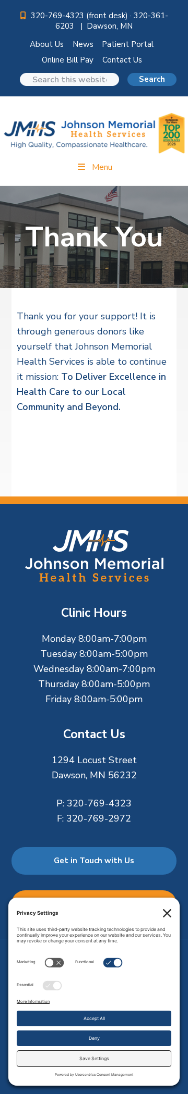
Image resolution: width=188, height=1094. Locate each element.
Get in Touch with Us (94, 860)
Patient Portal (128, 44)
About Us (47, 44)
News (83, 44)
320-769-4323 (99, 803)
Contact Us (122, 60)
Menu (102, 167)
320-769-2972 (98, 818)
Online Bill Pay (67, 60)
